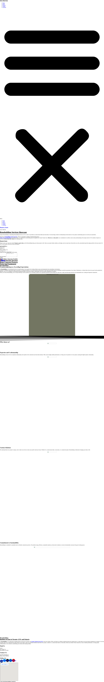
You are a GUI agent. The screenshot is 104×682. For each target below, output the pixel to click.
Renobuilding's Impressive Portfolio (9, 259)
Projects (3, 5)
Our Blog (4, 7)
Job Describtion (3, 256)
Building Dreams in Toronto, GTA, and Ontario (14, 639)
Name (1, 247)
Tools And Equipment (8, 264)
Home (3, 2)
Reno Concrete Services (9, 260)
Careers (3, 6)
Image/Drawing (3, 252)
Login (3, 4)
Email (1, 248)
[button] (52, 114)
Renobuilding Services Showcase (13, 232)
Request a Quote (4, 227)
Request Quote (3, 241)
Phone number (3, 249)
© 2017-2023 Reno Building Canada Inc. (8, 681)
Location (2, 250)
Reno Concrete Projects (9, 262)
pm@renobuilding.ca (3, 246)
